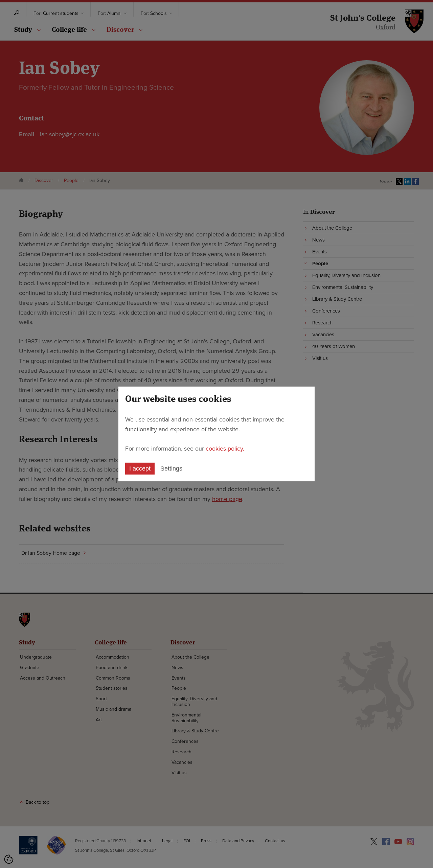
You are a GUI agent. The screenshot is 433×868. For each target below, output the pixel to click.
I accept (140, 468)
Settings (171, 468)
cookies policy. (225, 448)
